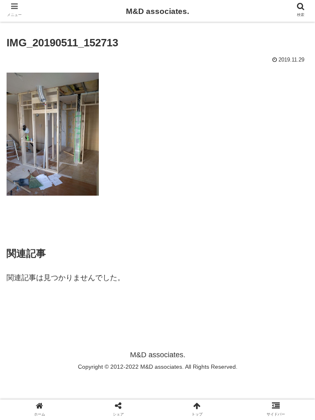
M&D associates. (157, 11)
